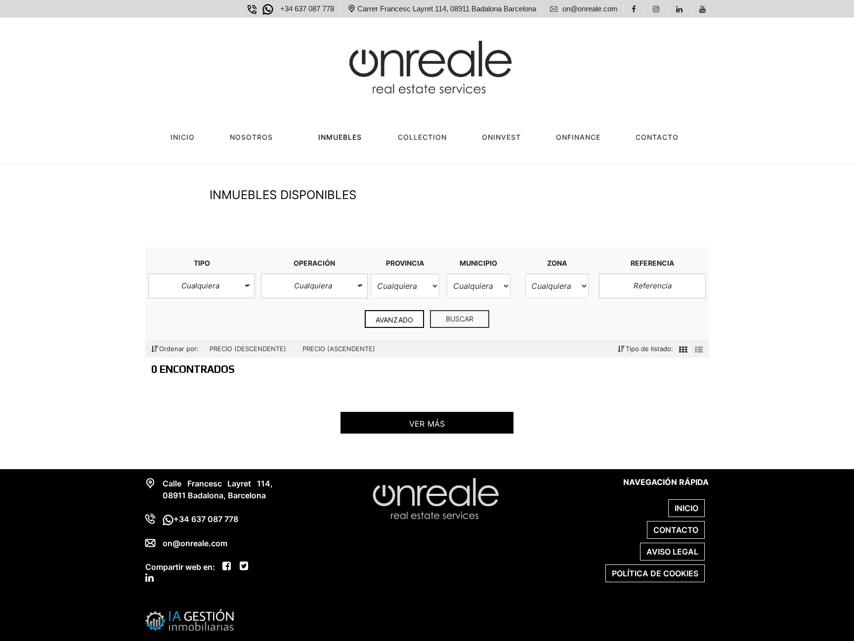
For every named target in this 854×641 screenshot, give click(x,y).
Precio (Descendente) (249, 349)
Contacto (675, 530)
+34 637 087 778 (205, 519)
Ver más (427, 424)
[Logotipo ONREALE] (417, 64)
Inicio (183, 137)
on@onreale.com (195, 543)
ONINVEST (501, 137)
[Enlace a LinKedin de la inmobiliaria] (680, 9)
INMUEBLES (340, 137)
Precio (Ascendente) (338, 349)
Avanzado (394, 320)
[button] (201, 286)
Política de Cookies (655, 573)
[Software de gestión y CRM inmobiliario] (189, 619)
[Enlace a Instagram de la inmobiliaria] (657, 9)
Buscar (460, 319)
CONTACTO (657, 137)
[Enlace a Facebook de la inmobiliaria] (635, 9)
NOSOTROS (251, 137)
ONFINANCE (578, 137)
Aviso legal (672, 552)
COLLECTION (422, 137)
